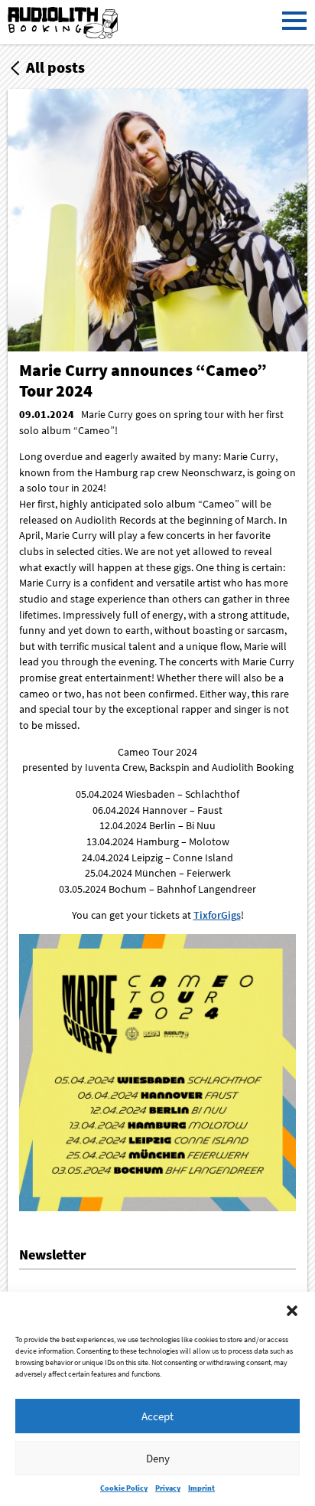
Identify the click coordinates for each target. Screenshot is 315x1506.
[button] (292, 1310)
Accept (157, 1416)
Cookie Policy (124, 1488)
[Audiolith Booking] (64, 23)
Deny (158, 1458)
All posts (55, 67)
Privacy (167, 1488)
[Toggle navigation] (294, 22)
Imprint (201, 1488)
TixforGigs (217, 915)
